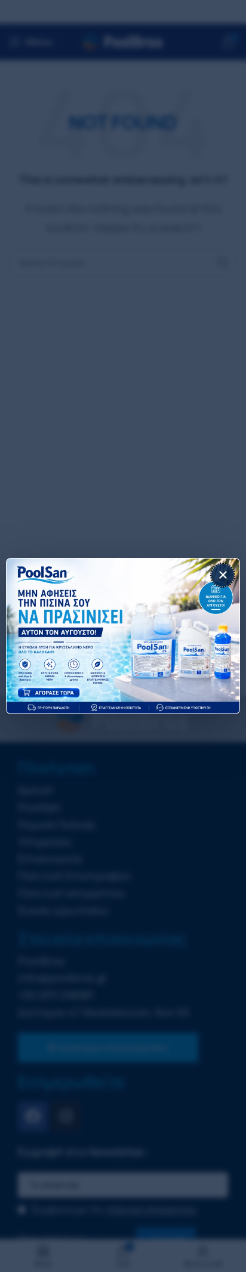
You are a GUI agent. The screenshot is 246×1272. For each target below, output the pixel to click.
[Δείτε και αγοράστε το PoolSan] (123, 636)
